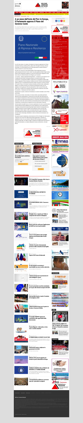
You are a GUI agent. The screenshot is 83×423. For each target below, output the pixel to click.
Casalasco (26, 12)
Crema (31, 12)
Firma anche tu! (23, 163)
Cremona (21, 12)
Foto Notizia (55, 273)
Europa (49, 12)
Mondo (54, 12)
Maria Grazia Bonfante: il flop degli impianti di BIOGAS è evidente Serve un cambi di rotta (38, 14)
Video (62, 12)
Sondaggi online (37, 143)
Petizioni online (19, 143)
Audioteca (55, 339)
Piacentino (36, 12)
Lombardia (41, 12)
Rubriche (58, 12)
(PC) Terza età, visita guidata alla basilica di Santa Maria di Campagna (64, 14)
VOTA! (41, 169)
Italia (46, 12)
